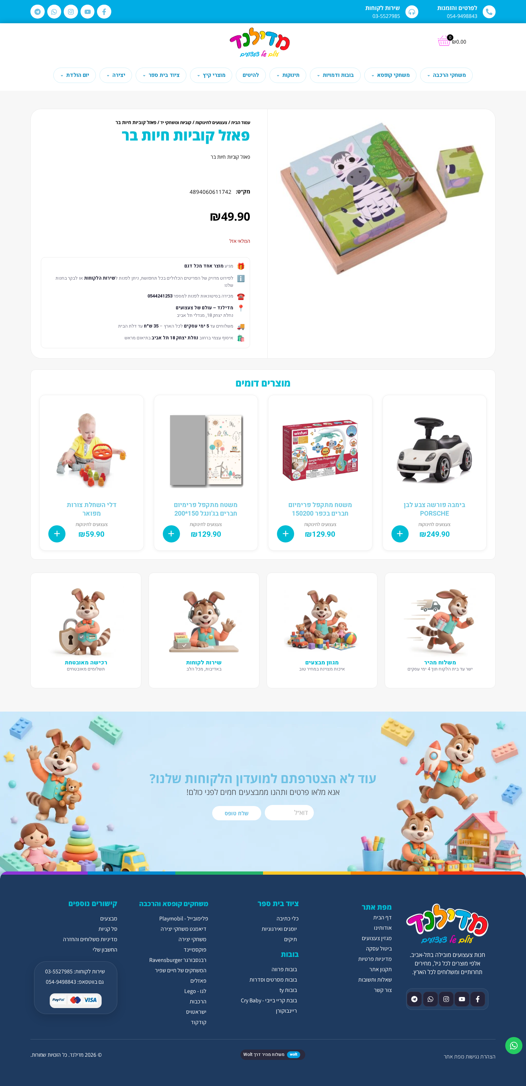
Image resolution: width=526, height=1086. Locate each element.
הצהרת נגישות (481, 1056)
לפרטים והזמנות (457, 8)
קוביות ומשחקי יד (175, 122)
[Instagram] (71, 12)
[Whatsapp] (54, 12)
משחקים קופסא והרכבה (173, 903)
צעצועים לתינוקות (211, 122)
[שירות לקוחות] (411, 11)
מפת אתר (454, 1056)
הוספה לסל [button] (400, 533)
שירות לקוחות (382, 8)
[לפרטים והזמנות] (489, 11)
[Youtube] (88, 12)
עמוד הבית (240, 122)
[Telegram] (37, 12)
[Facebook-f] (104, 12)
